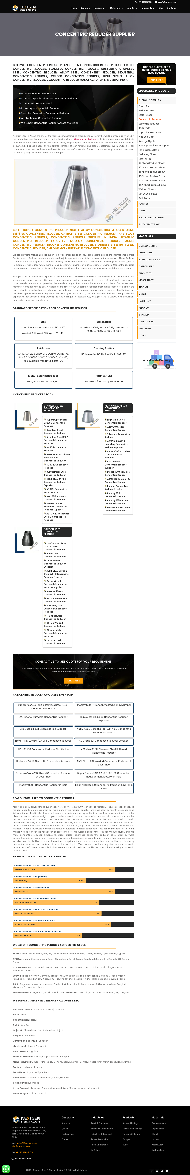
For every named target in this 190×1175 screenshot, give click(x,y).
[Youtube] (157, 1171)
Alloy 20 (144, 307)
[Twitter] (162, 1171)
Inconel (143, 287)
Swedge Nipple (146, 141)
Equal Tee (144, 106)
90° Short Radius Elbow (151, 167)
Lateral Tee (144, 158)
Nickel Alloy (146, 280)
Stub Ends (144, 128)
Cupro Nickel (147, 321)
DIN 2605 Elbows (147, 193)
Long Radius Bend (148, 150)
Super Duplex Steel (150, 259)
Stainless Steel (148, 245)
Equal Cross (145, 115)
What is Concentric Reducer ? (38, 93)
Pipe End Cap (146, 136)
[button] (73, 681)
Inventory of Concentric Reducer (40, 108)
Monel (142, 294)
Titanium (144, 314)
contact (171, 8)
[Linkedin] (167, 1171)
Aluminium (145, 328)
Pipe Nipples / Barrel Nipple (153, 145)
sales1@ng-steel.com (27, 1143)
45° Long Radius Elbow (151, 171)
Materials (115, 8)
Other (142, 335)
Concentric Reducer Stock (37, 103)
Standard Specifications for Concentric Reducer (49, 98)
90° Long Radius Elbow (151, 163)
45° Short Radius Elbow (151, 176)
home (74, 8)
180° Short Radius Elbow (152, 185)
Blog (161, 8)
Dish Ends (144, 198)
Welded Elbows (147, 189)
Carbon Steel (147, 266)
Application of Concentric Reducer (41, 118)
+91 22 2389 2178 (24, 1152)
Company (85, 8)
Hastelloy (145, 301)
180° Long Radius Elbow (151, 180)
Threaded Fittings (149, 224)
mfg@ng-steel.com (21, 1146)
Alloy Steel (145, 273)
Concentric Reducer (149, 119)
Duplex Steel (146, 252)
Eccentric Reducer (148, 123)
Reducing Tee (146, 110)
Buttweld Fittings (150, 100)
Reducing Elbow (147, 154)
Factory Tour (148, 8)
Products (99, 8)
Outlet (143, 210)
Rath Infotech (81, 1170)
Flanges (143, 203)
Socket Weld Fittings (152, 217)
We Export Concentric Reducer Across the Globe (50, 123)
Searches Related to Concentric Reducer (45, 113)
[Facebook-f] (151, 1171)
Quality (130, 8)
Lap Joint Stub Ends (149, 132)
